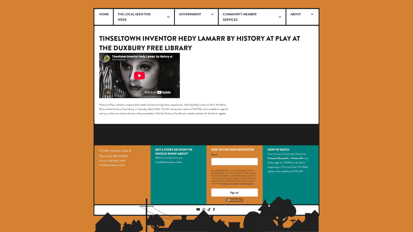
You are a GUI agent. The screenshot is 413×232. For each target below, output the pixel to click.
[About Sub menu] (312, 14)
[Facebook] (214, 210)
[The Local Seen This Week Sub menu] (168, 17)
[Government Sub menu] (212, 14)
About (295, 14)
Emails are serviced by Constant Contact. (237, 183)
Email (214, 154)
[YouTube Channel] (198, 210)
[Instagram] (203, 210)
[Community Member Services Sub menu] (280, 17)
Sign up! (234, 192)
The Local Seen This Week (134, 17)
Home (104, 14)
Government (190, 14)
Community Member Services (240, 17)
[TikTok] (209, 210)
